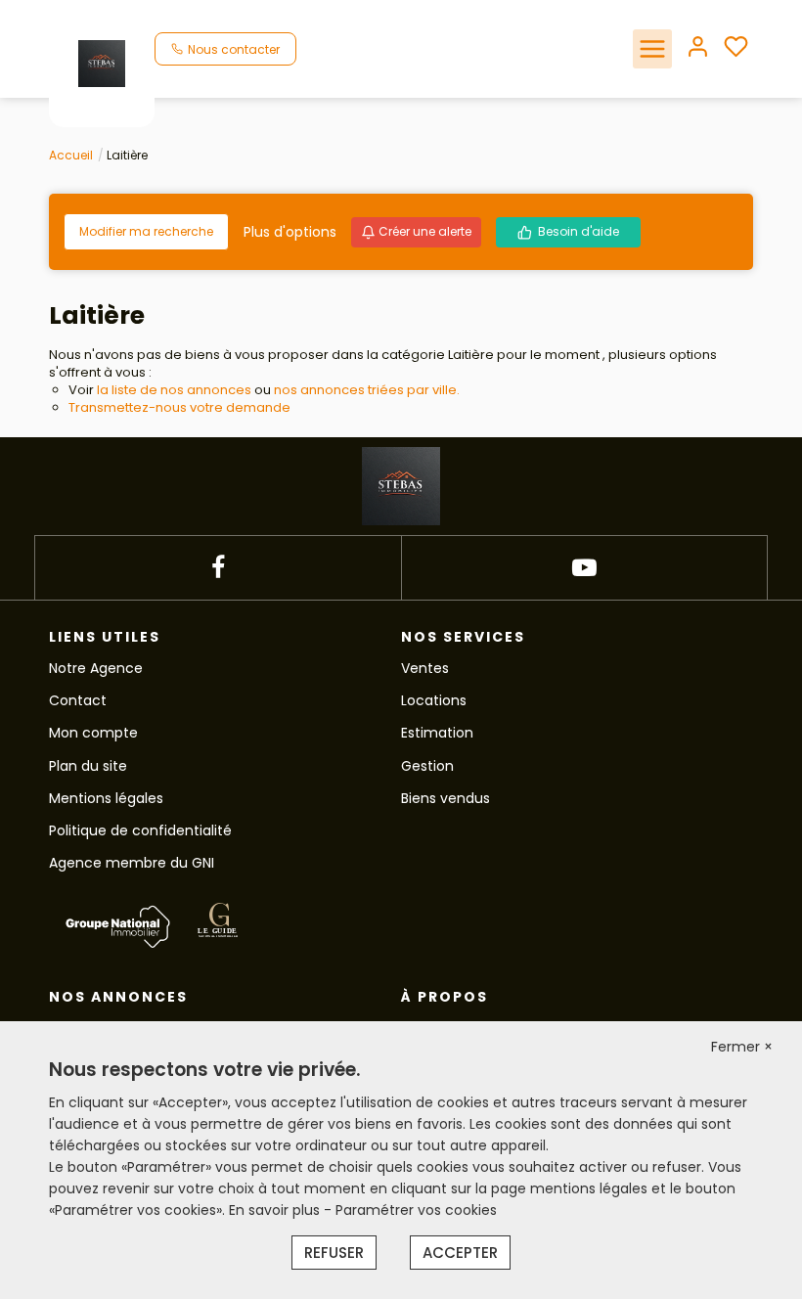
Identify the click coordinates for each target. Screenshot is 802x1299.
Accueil (71, 155)
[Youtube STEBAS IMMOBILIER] (584, 568)
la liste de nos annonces (174, 390)
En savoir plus (276, 1210)
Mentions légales (106, 798)
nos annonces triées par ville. (367, 390)
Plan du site (88, 766)
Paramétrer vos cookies (416, 1210)
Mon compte (93, 732)
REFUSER (334, 1252)
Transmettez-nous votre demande (179, 407)
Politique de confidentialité (140, 830)
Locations (434, 700)
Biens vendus (445, 798)
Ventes (425, 668)
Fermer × (742, 1046)
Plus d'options (290, 232)
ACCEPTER (460, 1252)
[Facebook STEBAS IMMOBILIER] (218, 568)
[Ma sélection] (736, 48)
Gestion (427, 766)
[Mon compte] (698, 48)
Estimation (437, 732)
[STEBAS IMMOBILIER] (101, 62)
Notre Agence (96, 668)
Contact (78, 700)
